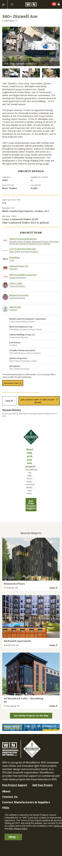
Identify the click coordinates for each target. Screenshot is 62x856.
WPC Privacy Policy (18, 828)
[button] (57, 46)
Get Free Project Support (31, 504)
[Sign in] (59, 4)
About (6, 791)
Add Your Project (42, 785)
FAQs (5, 807)
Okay (12, 837)
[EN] (54, 4)
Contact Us (9, 797)
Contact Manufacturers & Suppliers (26, 802)
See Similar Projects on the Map (31, 715)
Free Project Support (14, 785)
